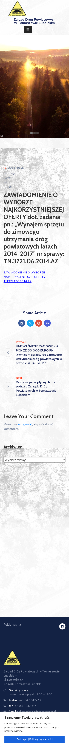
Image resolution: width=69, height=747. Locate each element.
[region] (34, 729)
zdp (6, 182)
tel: (22, 706)
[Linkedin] (47, 323)
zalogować (25, 424)
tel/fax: (25, 700)
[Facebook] (21, 323)
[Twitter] (30, 323)
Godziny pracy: (19, 690)
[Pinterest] (38, 323)
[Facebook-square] (62, 626)
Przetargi (9, 173)
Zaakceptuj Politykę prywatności (34, 739)
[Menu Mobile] (28, 29)
